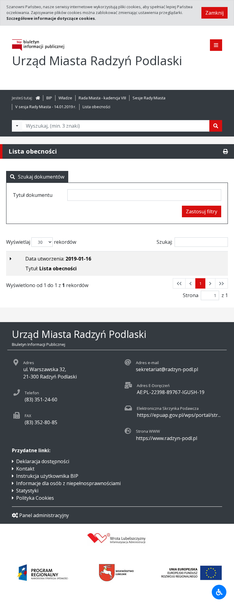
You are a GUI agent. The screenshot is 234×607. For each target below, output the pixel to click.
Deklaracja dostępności (42, 461)
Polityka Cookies (35, 498)
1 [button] (200, 283)
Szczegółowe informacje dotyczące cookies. (51, 18)
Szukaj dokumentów (41, 176)
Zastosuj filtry (201, 211)
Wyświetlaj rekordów (41, 242)
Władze (65, 98)
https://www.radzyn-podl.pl (166, 438)
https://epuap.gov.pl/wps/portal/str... (179, 415)
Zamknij (214, 12)
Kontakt (25, 468)
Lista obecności (96, 106)
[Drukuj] (225, 151)
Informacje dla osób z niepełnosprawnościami (68, 483)
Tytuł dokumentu (32, 195)
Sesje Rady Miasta (149, 98)
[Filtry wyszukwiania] (17, 126)
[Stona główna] (38, 98)
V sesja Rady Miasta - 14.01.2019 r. (45, 106)
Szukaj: (164, 242)
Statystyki (27, 490)
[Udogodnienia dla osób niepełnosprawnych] (219, 592)
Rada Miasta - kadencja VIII (102, 98)
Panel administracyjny (44, 515)
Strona (190, 295)
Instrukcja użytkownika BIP (47, 476)
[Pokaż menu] (216, 45)
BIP (49, 98)
